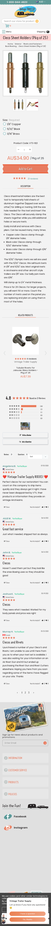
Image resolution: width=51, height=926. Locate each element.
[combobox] (20, 21)
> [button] (33, 692)
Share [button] (8, 507)
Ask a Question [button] (26, 442)
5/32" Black (13, 129)
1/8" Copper (14, 124)
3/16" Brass (13, 133)
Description (25, 186)
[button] (43, 507)
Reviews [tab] (6, 454)
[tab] (25, 315)
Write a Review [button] (26, 435)
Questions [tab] (21, 454)
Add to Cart (25, 340)
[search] (37, 21)
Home (10, 44)
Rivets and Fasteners (33, 44)
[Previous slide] (46, 353)
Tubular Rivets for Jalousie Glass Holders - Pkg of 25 (25, 370)
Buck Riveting (11, 46)
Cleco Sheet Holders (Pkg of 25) (32, 46)
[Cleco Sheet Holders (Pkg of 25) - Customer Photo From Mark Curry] (25, 426)
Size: (11, 119)
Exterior (18, 44)
